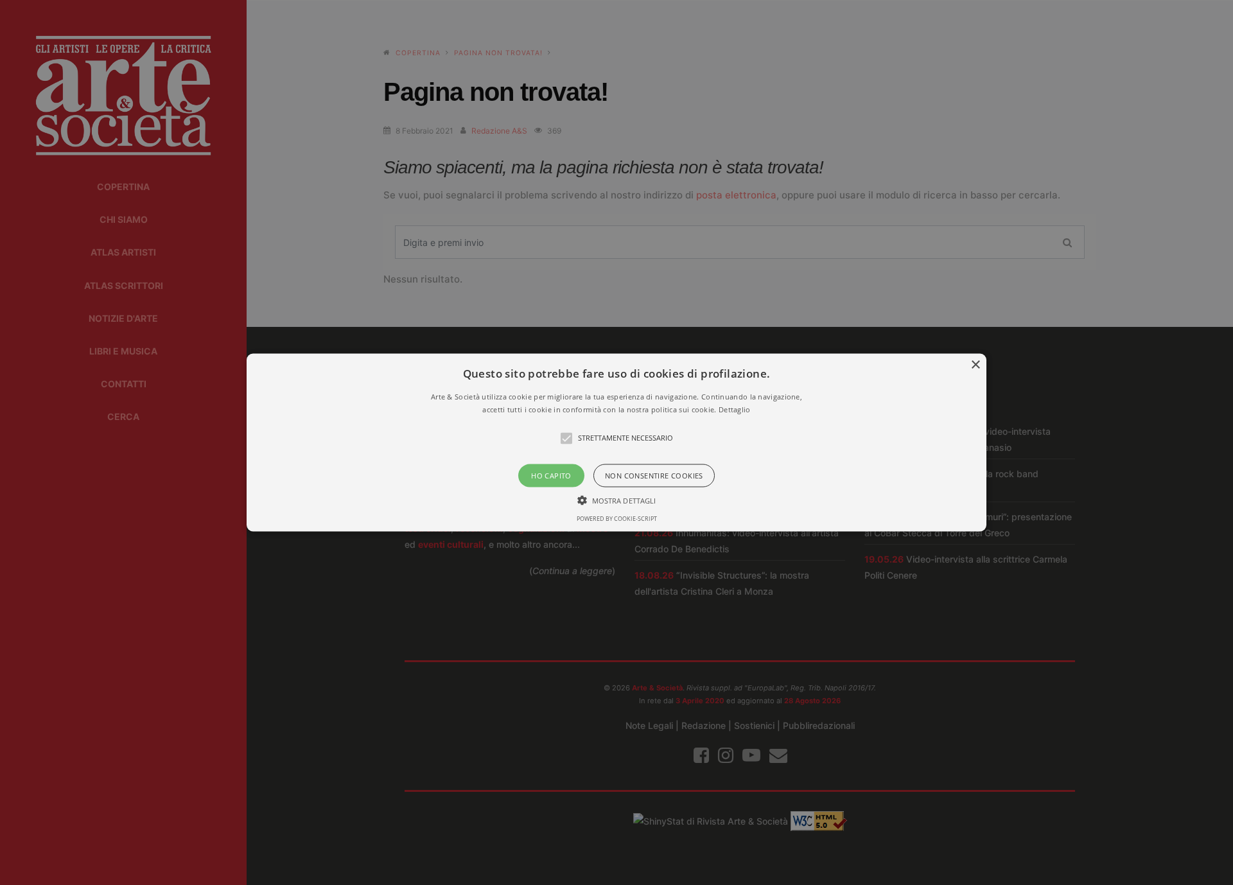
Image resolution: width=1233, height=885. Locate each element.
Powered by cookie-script (617, 518)
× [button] (975, 365)
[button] (616, 443)
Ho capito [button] (551, 475)
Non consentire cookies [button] (654, 475)
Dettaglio (735, 409)
